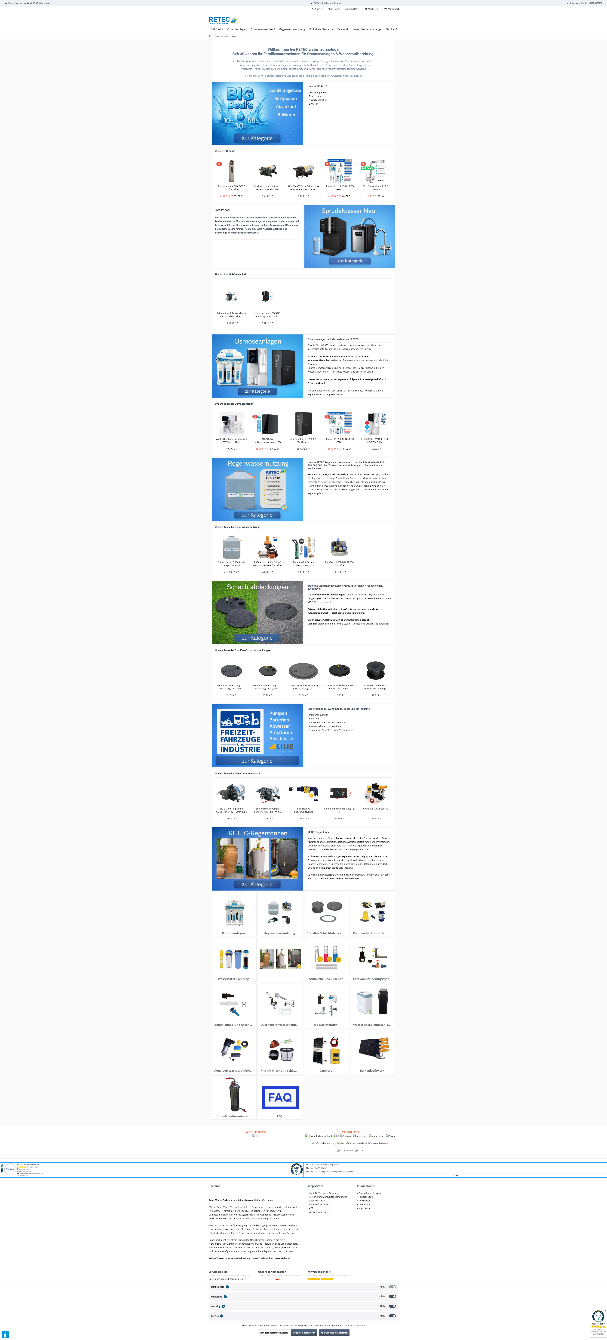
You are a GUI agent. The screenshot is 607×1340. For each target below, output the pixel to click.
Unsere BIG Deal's (318, 86)
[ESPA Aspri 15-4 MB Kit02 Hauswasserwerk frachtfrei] (267, 547)
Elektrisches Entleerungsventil (303, 810)
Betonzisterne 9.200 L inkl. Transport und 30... (231, 564)
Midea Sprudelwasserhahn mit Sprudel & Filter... (231, 315)
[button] (5, 1334)
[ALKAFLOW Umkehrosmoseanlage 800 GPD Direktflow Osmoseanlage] (267, 424)
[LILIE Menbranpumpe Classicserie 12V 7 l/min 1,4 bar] (231, 794)
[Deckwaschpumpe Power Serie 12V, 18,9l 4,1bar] (267, 171)
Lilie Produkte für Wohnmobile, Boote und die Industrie (339, 708)
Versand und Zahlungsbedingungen (328, 1196)
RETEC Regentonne (319, 832)
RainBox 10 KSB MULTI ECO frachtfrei (339, 564)
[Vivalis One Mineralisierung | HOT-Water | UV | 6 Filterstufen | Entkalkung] (231, 424)
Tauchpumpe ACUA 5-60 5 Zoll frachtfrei (231, 188)
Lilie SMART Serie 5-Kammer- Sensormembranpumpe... (303, 188)
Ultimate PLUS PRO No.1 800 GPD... (340, 188)
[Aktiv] (392, 1286)
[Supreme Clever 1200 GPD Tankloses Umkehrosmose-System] (303, 424)
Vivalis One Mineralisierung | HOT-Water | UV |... (231, 440)
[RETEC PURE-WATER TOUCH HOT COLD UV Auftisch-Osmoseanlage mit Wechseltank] (375, 424)
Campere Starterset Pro (375, 808)
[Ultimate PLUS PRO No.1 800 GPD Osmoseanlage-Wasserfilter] (339, 171)
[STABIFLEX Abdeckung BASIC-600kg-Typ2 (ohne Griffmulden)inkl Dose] (339, 670)
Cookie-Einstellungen (370, 1193)
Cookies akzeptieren (304, 1332)
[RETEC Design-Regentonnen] (257, 859)
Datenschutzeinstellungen (273, 1332)
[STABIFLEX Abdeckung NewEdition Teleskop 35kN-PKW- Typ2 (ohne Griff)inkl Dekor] (375, 670)
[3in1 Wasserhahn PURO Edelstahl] (375, 171)
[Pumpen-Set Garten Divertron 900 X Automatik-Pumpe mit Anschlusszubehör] (303, 547)
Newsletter (364, 1200)
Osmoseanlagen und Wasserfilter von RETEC (333, 339)
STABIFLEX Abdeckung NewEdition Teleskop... (376, 687)
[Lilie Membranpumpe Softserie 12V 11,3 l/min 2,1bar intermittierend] (267, 794)
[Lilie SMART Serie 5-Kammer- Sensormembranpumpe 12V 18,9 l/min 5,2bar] (303, 171)
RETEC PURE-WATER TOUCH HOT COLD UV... (375, 440)
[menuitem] (392, 9)
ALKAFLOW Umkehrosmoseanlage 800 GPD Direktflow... (268, 440)
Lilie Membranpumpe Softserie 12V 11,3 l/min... (267, 810)
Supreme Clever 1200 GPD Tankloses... (303, 440)
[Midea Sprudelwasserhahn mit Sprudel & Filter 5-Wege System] (231, 296)
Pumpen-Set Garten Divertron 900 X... (303, 564)
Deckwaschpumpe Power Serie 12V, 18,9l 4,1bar (267, 188)
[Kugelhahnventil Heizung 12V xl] (339, 794)
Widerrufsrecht (317, 1200)
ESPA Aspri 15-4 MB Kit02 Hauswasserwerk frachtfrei (267, 564)
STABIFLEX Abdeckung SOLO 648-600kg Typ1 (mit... (231, 687)
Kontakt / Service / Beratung (324, 1193)
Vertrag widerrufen (319, 1211)
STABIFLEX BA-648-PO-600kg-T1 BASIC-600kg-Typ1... (303, 687)
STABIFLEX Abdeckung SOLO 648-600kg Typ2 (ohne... (267, 687)
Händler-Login (366, 1196)
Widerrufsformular (319, 1204)
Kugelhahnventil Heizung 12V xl (339, 810)
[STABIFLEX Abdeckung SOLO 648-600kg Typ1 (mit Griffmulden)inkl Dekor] (231, 670)
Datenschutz (365, 1204)
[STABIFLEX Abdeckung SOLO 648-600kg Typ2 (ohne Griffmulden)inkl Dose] (267, 670)
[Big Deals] (257, 113)
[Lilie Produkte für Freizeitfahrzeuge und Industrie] (257, 735)
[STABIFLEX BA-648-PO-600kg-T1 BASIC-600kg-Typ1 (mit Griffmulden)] (303, 670)
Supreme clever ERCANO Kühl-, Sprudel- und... (267, 315)
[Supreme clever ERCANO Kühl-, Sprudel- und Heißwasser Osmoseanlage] (267, 296)
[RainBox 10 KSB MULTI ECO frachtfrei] (339, 547)
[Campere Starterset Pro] (375, 794)
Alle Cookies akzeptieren (334, 1332)
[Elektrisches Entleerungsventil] (303, 794)
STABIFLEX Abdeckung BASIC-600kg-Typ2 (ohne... (339, 687)
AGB (311, 1208)
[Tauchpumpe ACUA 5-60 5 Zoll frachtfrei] (231, 171)
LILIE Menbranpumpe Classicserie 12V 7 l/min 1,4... (231, 810)
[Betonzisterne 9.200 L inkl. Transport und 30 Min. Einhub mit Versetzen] (231, 547)
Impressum (365, 1208)
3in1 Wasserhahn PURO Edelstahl (375, 188)
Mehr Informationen (354, 1325)
